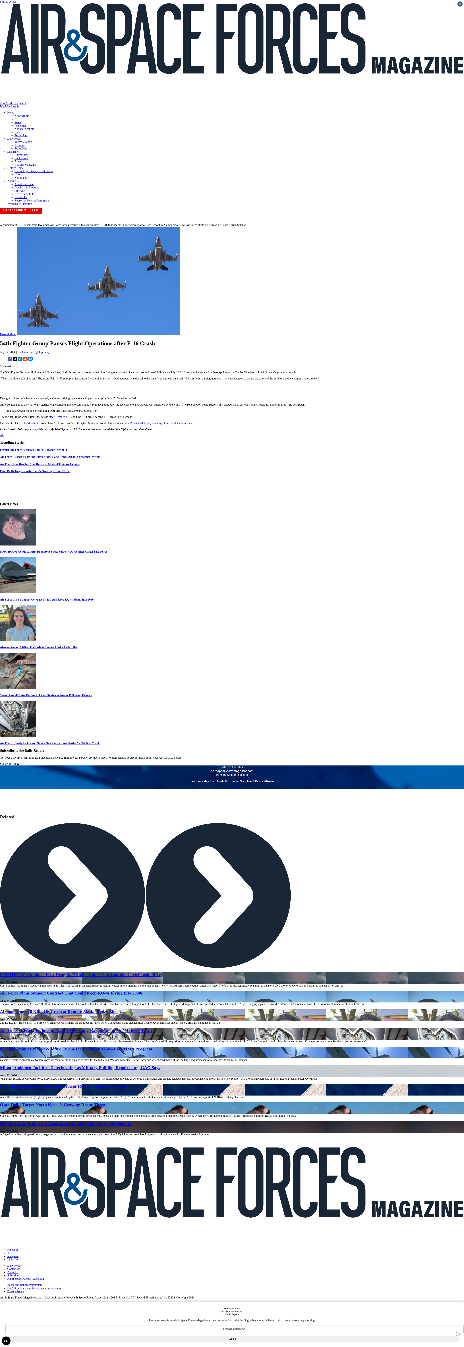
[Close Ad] (457, 1334)
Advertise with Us (24, 194)
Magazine (12, 151)
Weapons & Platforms (19, 203)
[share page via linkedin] (20, 360)
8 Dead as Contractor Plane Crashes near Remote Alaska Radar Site (63, 1086)
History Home (15, 167)
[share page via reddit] (25, 360)
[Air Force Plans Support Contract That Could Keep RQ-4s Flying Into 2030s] (18, 592)
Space (17, 122)
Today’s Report (23, 141)
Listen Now (232, 787)
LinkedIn (12, 1259)
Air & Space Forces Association (25, 1278)
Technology (21, 135)
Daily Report (14, 138)
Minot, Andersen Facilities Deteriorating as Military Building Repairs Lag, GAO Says (80, 1067)
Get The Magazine (25, 164)
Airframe (19, 145)
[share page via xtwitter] (15, 360)
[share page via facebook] (10, 360)
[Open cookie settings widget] (6, 1340)
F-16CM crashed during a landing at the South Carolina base (158, 423)
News (10, 112)
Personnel (20, 125)
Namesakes (21, 177)
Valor (17, 174)
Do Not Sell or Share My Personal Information (34, 1288)
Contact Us (20, 197)
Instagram (12, 1256)
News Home (21, 115)
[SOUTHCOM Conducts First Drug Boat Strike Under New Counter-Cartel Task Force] (18, 544)
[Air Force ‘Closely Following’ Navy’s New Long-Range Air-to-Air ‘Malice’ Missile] (18, 736)
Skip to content (8, 1)
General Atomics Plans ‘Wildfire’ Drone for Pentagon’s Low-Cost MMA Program (76, 1049)
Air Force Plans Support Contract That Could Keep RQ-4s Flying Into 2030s (47, 599)
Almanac (19, 161)
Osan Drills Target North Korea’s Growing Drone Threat (53, 1104)
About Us (12, 180)
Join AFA (5, 103)
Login (14, 103)
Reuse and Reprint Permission (31, 200)
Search (22, 103)
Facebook (12, 1249)
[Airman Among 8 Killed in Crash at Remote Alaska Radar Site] (18, 640)
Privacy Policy (15, 1291)
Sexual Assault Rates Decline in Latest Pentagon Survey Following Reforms (46, 695)
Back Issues (21, 158)
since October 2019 (60, 416)
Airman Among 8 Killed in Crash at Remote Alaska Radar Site (38, 647)
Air (16, 119)
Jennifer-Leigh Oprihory (36, 352)
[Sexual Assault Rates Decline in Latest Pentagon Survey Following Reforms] (18, 688)
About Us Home (24, 184)
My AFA (5, 106)
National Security (24, 128)
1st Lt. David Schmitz (27, 423)
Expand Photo (8, 334)
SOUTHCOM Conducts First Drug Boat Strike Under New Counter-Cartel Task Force (53, 551)
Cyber (18, 132)
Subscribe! (20, 148)
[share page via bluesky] (30, 360)
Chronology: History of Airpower (33, 171)
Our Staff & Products (26, 187)
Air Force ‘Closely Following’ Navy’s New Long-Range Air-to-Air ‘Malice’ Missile (50, 743)
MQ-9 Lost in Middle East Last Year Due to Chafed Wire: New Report (65, 1123)
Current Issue (22, 154)
